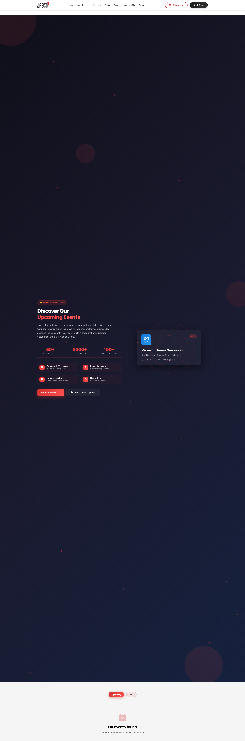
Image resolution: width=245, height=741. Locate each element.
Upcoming (116, 694)
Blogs (107, 5)
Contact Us (129, 5)
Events (117, 5)
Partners (97, 5)
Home (70, 5)
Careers (142, 5)
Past (131, 694)
